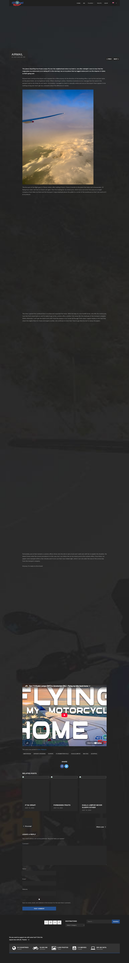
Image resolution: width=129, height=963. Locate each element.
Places (90, 3)
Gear (106, 3)
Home (78, 3)
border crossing (39, 753)
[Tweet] (66, 766)
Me (84, 3)
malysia (85, 753)
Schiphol (94, 753)
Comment (25, 843)
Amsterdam (27, 753)
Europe (50, 753)
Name (24, 868)
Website (24, 889)
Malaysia (43, 749)
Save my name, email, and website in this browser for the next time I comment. (46, 903)
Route (99, 3)
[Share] (62, 766)
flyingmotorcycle (62, 753)
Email (24, 879)
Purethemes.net (62, 958)
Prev (110, 59)
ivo (24, 57)
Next (115, 59)
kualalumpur (75, 753)
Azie (39, 749)
